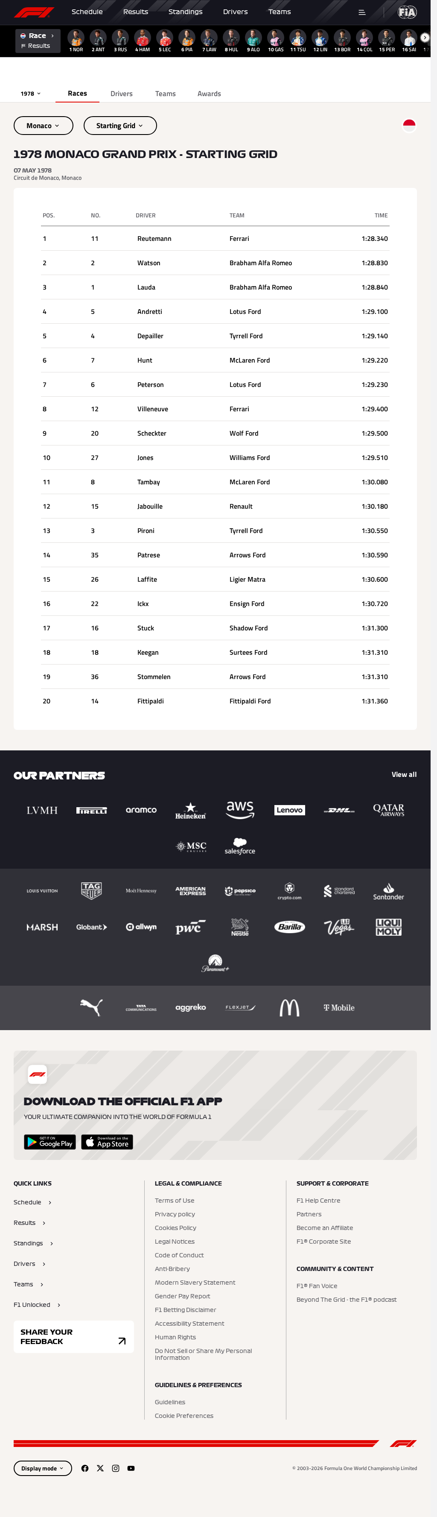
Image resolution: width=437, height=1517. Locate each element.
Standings (186, 12)
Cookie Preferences (184, 1416)
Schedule (87, 12)
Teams (279, 12)
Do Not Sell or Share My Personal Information (203, 1355)
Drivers (235, 12)
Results (135, 12)
